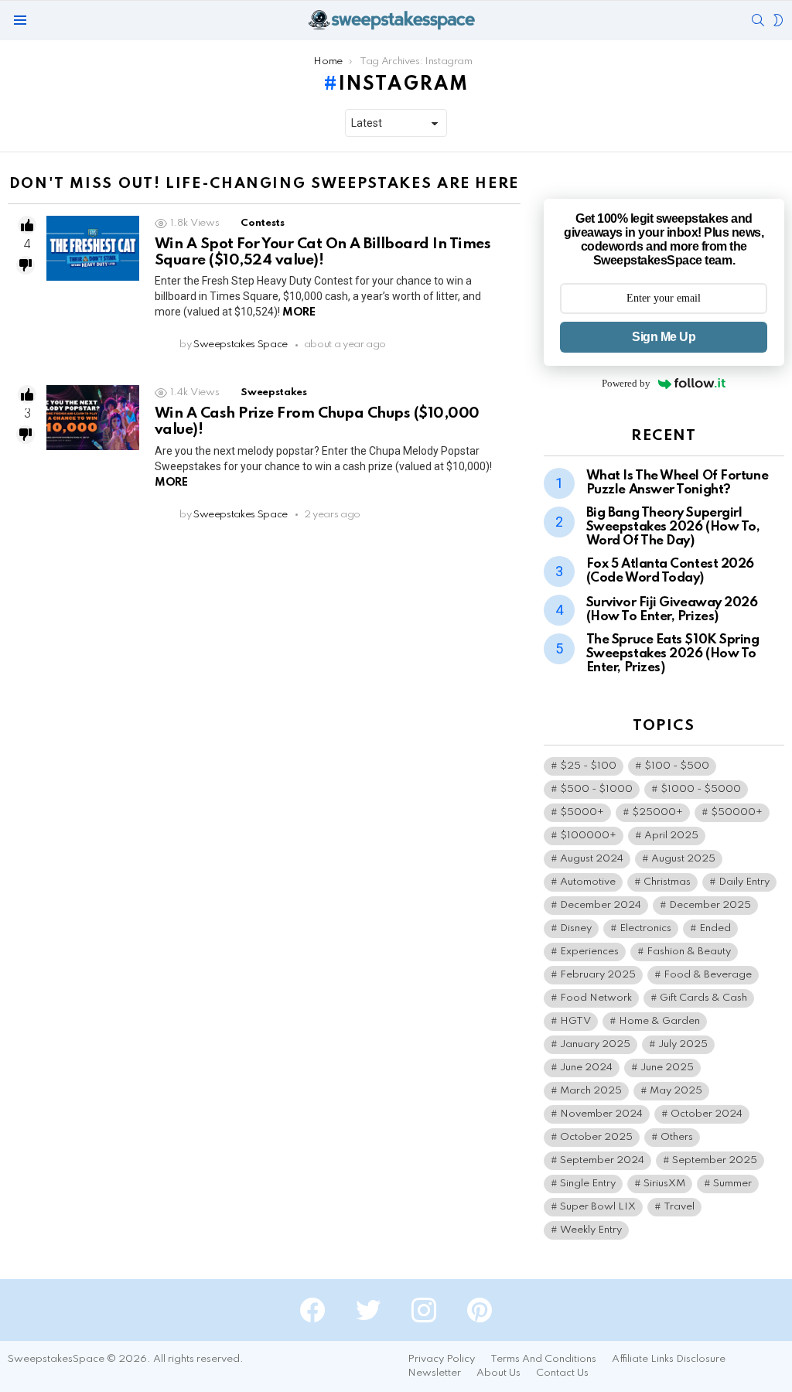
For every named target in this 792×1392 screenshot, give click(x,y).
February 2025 (598, 975)
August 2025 (683, 859)
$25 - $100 (588, 766)
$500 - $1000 (596, 789)
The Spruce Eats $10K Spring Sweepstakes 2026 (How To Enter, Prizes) (673, 653)
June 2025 (667, 1068)
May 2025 (676, 1091)
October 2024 (706, 1114)
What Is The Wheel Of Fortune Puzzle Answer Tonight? (677, 482)
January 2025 (595, 1044)
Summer (732, 1184)
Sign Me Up (663, 336)
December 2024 (600, 905)
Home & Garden (659, 1021)
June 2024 (586, 1068)
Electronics (645, 928)
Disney (576, 928)
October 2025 (596, 1137)
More (298, 312)
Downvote (25, 265)
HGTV (575, 1021)
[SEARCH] (758, 20)
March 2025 (591, 1091)
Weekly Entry (591, 1230)
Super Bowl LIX (598, 1207)
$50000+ (737, 812)
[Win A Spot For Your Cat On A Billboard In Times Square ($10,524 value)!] (92, 248)
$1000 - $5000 (701, 789)
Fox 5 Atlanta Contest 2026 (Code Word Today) (670, 571)
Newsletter (434, 1373)
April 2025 (671, 836)
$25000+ (657, 812)
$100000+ (588, 836)
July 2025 (683, 1044)
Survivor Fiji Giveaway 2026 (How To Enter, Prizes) (672, 609)
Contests (262, 223)
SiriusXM (664, 1184)
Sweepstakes (273, 392)
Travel (679, 1207)
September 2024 (602, 1160)
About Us (498, 1373)
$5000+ (582, 812)
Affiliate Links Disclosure (668, 1359)
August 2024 (591, 859)
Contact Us (562, 1373)
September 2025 (714, 1160)
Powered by (626, 383)
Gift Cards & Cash (703, 998)
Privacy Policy (441, 1359)
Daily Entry (744, 882)
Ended (715, 928)
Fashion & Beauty (689, 952)
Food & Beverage (708, 975)
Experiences (589, 952)
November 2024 (601, 1114)
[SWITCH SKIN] (778, 20)
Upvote (27, 225)
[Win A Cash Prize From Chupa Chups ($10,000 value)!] (92, 417)
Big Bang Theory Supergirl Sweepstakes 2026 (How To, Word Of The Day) (673, 527)
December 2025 (710, 905)
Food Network (596, 998)
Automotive (588, 882)
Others (677, 1137)
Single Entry (588, 1184)
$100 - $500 (676, 766)
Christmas (667, 882)
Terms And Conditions (543, 1359)
